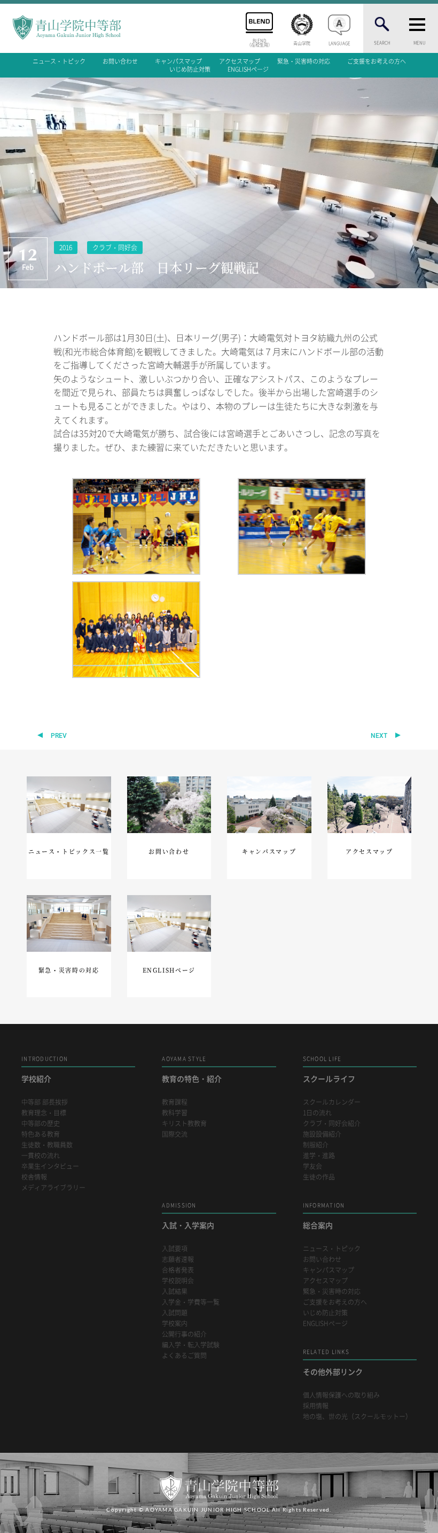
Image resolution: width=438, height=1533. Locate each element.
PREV (59, 736)
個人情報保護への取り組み (341, 1395)
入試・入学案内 (188, 1216)
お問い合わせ (120, 61)
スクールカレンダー (332, 1102)
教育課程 (174, 1102)
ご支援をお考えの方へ (376, 61)
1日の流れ (317, 1113)
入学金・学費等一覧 (191, 1302)
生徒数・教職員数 (47, 1145)
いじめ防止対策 (189, 69)
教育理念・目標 (43, 1113)
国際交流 (174, 1134)
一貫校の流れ (40, 1156)
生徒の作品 (319, 1177)
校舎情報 (34, 1177)
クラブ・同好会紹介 (332, 1124)
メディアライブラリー (53, 1188)
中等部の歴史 (40, 1124)
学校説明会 (178, 1281)
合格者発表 (178, 1270)
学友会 (312, 1166)
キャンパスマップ (178, 61)
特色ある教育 (40, 1134)
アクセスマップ (239, 61)
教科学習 (174, 1113)
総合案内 (324, 1216)
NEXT (379, 736)
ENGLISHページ (248, 69)
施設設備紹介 (322, 1134)
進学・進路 (319, 1156)
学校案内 (174, 1324)
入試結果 (174, 1292)
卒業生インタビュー (50, 1166)
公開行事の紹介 (184, 1334)
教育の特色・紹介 (192, 1069)
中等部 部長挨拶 (44, 1102)
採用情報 (315, 1406)
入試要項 (174, 1249)
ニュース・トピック (59, 61)
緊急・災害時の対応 (303, 61)
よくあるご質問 (184, 1356)
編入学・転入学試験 (191, 1345)
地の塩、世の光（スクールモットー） (357, 1417)
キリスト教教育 (184, 1124)
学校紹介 (44, 1069)
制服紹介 (315, 1145)
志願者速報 (178, 1259)
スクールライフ (329, 1069)
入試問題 (174, 1313)
